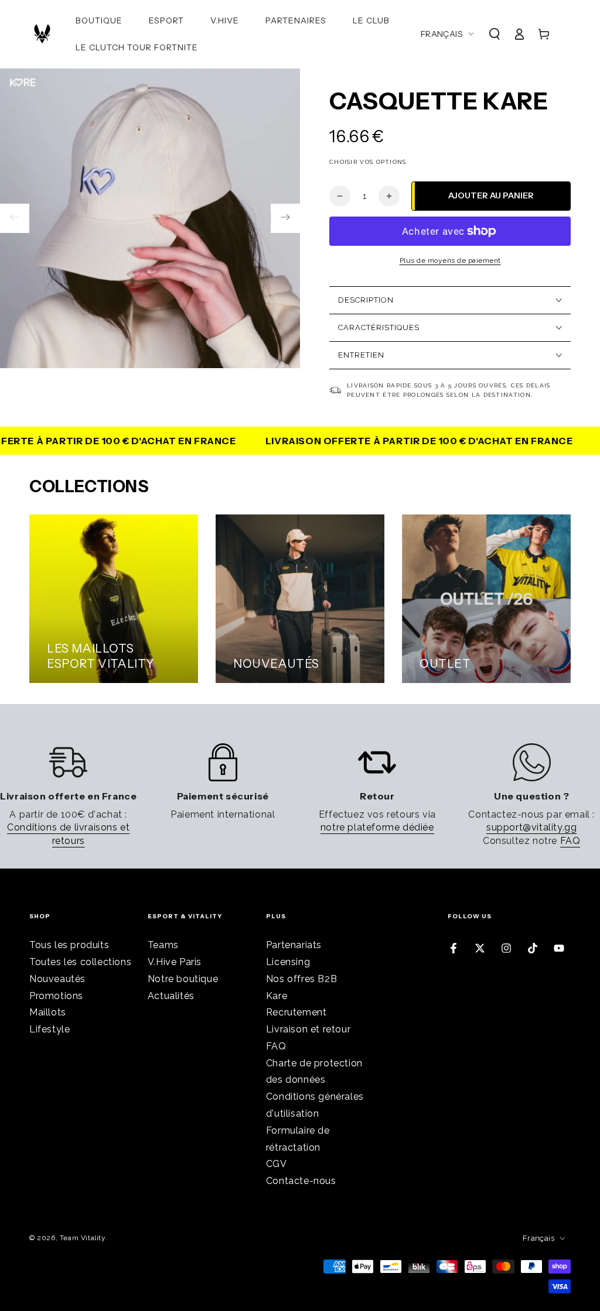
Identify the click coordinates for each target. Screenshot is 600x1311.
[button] (494, 34)
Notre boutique (183, 978)
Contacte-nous (301, 1180)
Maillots (47, 1012)
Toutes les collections (80, 961)
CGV (276, 1163)
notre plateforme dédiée (377, 827)
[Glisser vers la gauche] (14, 218)
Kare (276, 995)
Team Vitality (82, 1238)
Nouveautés (57, 978)
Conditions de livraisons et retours (68, 834)
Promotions (56, 995)
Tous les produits (69, 944)
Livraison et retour (308, 1029)
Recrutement (296, 1012)
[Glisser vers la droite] (285, 218)
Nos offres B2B (301, 978)
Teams (163, 944)
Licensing (288, 961)
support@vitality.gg (531, 827)
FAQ (570, 840)
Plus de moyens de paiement (450, 260)
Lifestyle (49, 1029)
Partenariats (294, 944)
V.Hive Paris (175, 961)
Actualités (171, 995)
